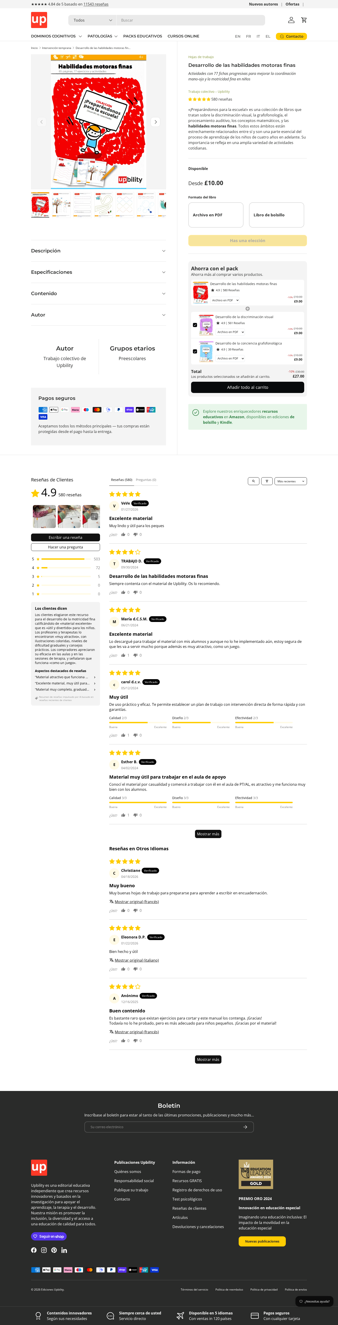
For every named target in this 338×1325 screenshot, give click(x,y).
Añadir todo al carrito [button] (247, 387)
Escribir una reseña (65, 537)
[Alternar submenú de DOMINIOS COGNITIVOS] (80, 36)
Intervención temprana (56, 48)
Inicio (34, 48)
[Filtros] (267, 481)
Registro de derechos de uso (197, 1189)
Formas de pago (186, 1171)
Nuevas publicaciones (262, 1241)
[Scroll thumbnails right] (94, 516)
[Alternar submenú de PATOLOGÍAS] (116, 36)
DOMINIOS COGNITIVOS (54, 36)
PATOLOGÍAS (100, 36)
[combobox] (166, 20)
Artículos (180, 1217)
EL (268, 36)
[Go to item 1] (44, 516)
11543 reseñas (96, 4)
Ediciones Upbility (52, 1289)
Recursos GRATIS (187, 1180)
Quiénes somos (127, 1171)
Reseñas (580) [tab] (121, 479)
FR (248, 36)
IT (258, 36)
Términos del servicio (194, 1289)
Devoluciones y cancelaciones (198, 1226)
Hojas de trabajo (201, 57)
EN (238, 36)
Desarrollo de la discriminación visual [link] (244, 317)
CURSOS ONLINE (183, 36)
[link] (200, 293)
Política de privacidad (264, 1289)
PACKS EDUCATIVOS (142, 36)
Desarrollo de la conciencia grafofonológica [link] (248, 343)
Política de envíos (296, 1289)
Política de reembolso (229, 1289)
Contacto (122, 1199)
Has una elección (247, 240)
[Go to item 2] (69, 516)
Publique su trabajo (131, 1189)
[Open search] (253, 481)
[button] (304, 20)
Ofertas (292, 4)
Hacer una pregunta (65, 547)
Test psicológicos (187, 1199)
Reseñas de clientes (189, 1208)
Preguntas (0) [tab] (146, 479)
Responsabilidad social (134, 1180)
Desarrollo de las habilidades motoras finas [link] (243, 284)
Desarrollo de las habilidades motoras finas (103, 48)
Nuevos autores (263, 4)
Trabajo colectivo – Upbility (209, 92)
